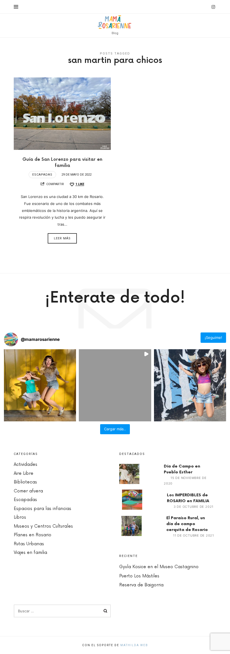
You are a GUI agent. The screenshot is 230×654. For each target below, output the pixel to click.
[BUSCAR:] (62, 611)
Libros (20, 517)
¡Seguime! (213, 337)
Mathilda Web (134, 645)
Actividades (25, 464)
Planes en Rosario (32, 535)
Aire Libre (23, 473)
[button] (40, 385)
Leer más (62, 238)
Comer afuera (28, 491)
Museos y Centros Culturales (43, 526)
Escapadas (42, 174)
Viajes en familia (30, 552)
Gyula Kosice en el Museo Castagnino (159, 567)
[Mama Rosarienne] (115, 22)
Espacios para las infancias (42, 508)
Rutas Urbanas (29, 544)
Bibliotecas (25, 482)
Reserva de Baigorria (141, 585)
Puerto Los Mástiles (139, 576)
